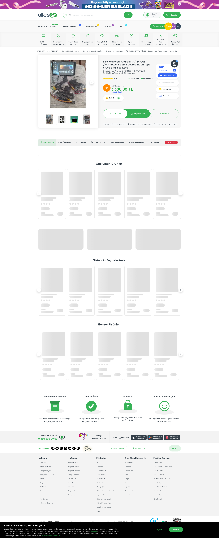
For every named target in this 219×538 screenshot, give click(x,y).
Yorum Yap (134, 78)
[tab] (47, 142)
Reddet (94, 531)
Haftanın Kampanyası (47, 26)
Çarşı (168, 26)
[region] (109, 530)
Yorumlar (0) (147, 78)
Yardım (122, 26)
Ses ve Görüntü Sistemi (70, 51)
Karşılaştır (147, 124)
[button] (68, 84)
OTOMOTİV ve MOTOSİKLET (47, 51)
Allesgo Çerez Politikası (51, 536)
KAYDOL (175, 448)
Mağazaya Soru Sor (169, 75)
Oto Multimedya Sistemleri (92, 51)
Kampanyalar (91, 26)
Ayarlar (159, 529)
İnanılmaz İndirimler (71, 26)
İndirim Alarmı (161, 124)
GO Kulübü (108, 26)
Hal (178, 26)
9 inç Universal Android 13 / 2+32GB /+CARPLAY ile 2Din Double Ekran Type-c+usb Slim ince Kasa (142, 51)
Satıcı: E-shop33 (117, 92)
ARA (128, 15)
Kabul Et (176, 529)
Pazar (173, 26)
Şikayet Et (171, 142)
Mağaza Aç (159, 26)
